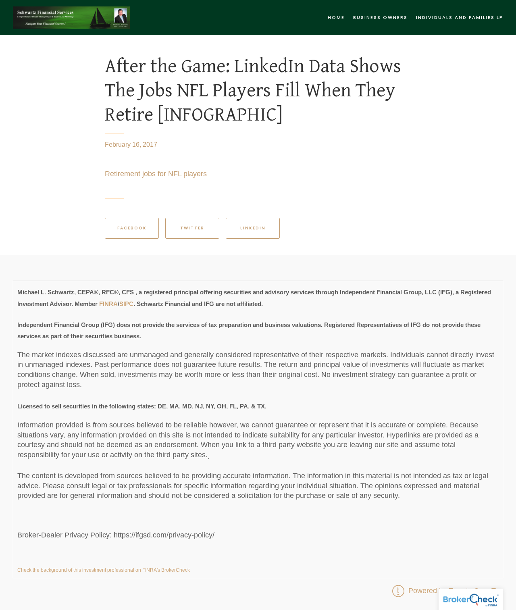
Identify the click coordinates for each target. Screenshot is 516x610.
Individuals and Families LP (459, 17)
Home (336, 17)
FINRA (108, 303)
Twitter (192, 228)
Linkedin (253, 228)
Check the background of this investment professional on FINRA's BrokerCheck (103, 570)
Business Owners (380, 17)
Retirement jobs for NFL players (156, 174)
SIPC (126, 303)
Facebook (132, 228)
